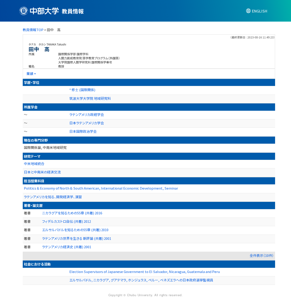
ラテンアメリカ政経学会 (86, 114)
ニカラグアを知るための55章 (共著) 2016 (72, 212)
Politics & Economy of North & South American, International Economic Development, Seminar (101, 188)
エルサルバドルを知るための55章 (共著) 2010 (75, 229)
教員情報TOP (33, 29)
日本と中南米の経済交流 (42, 172)
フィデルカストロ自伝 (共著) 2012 (66, 221)
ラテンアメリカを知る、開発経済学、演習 (53, 196)
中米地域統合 (34, 163)
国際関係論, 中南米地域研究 (45, 147)
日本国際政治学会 (83, 131)
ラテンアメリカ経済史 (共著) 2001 (66, 246)
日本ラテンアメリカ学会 (86, 122)
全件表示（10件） (262, 255)
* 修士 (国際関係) (82, 89)
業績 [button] (29, 73)
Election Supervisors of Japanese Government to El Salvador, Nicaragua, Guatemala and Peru (144, 271)
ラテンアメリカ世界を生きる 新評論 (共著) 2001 (76, 238)
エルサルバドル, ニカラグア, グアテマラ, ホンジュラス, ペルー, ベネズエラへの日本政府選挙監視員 (141, 280)
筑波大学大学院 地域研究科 (90, 98)
